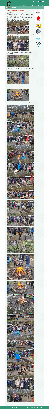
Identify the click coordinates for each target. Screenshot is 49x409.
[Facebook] (31, 1)
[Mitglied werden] (36, 1)
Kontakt (35, 407)
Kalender (31, 5)
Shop (43, 5)
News (24, 5)
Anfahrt (38, 407)
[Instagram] (35, 1)
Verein (35, 5)
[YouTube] (33, 1)
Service (41, 407)
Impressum (28, 407)
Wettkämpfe (14, 7)
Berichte (27, 5)
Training (39, 5)
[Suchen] (43, 1)
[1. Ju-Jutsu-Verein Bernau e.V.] (8, 5)
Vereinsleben (9, 7)
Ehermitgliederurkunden (10, 35)
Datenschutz (32, 407)
